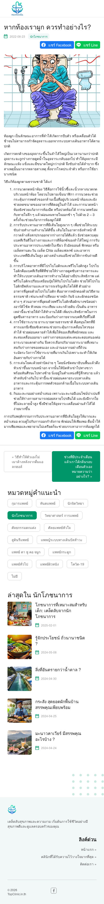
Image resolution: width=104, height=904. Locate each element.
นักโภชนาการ (38, 36)
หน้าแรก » (89, 849)
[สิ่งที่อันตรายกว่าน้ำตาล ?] (19, 678)
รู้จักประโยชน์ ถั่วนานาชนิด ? (60, 640)
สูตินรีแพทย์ (20, 539)
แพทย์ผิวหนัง (49, 564)
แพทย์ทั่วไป (20, 564)
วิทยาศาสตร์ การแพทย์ (61, 515)
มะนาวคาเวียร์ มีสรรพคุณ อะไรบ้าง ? (58, 736)
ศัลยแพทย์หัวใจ (59, 527)
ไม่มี (15, 576)
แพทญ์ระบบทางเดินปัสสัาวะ (61, 539)
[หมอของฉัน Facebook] (54, 891)
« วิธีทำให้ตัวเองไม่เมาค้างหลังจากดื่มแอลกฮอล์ (27, 461)
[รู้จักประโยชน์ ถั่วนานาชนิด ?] (19, 646)
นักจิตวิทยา (75, 503)
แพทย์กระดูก (61, 551)
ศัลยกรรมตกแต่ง (24, 527)
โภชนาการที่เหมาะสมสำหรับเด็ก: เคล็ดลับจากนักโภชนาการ (61, 610)
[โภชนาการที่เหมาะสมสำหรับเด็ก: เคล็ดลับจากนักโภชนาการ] (19, 613)
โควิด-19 (77, 564)
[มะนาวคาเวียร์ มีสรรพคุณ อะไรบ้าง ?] (19, 741)
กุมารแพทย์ (20, 503)
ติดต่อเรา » (88, 863)
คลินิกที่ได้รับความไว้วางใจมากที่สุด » (69, 856)
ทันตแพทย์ (47, 503)
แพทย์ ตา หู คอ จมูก (26, 551)
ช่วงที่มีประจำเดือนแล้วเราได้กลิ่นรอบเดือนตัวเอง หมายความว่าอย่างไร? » (78, 466)
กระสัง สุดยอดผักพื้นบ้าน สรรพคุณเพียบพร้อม (57, 704)
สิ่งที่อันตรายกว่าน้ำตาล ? (58, 669)
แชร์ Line (90, 44)
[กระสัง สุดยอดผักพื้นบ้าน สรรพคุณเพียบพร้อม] (19, 709)
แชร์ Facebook (60, 44)
